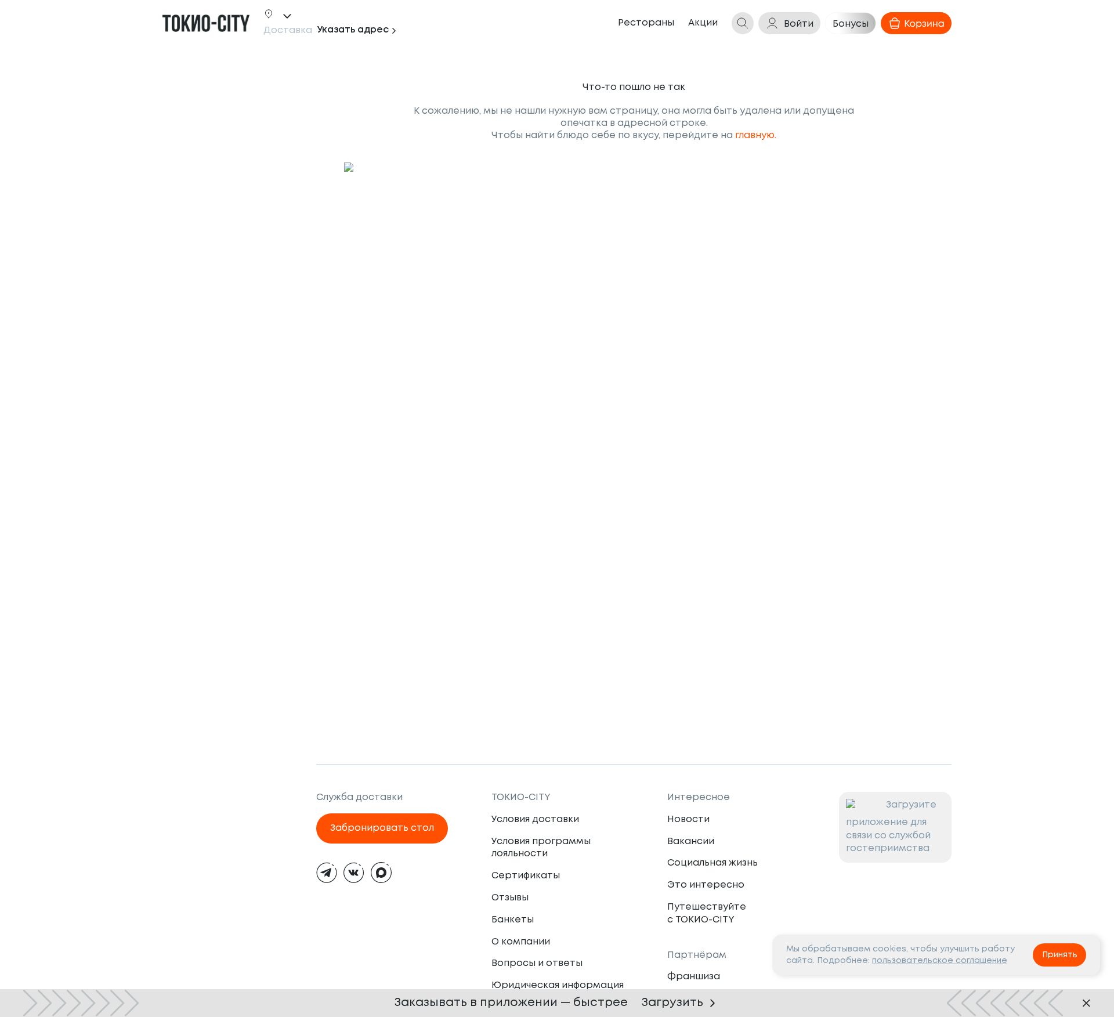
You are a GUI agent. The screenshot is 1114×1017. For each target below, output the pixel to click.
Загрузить (672, 1002)
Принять (1059, 954)
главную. (755, 135)
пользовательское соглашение (939, 960)
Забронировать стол (382, 828)
